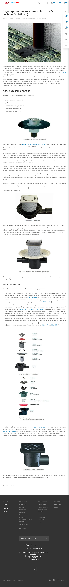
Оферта (40, 522)
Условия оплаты (42, 504)
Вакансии (22, 512)
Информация (42, 501)
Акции (5, 504)
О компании (22, 504)
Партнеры (22, 521)
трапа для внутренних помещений (33, 144)
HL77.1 (49, 302)
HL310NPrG (54, 325)
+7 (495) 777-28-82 (30, 545)
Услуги (5, 508)
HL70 (40, 302)
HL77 (44, 302)
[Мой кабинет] (47, 3)
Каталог (6, 501)
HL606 (5, 431)
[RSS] (61, 11)
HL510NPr (45, 325)
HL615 (9, 431)
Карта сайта (22, 528)
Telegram (34, 569)
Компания (23, 501)
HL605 (64, 429)
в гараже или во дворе (39, 427)
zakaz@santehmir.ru (36, 548)
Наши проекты (23, 514)
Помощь (57, 501)
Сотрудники (22, 509)
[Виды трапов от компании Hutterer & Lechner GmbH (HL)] (34, 42)
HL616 (14, 431)
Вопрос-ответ (57, 504)
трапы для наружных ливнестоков (31, 309)
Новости (21, 507)
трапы (64, 72)
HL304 (36, 297)
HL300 (31, 297)
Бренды (5, 512)
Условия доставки (43, 507)
